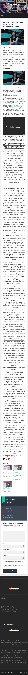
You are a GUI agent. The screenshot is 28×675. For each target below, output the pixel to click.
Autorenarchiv (7, 502)
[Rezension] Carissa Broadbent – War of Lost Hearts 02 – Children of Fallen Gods (17, 473)
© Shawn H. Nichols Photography (14, 87)
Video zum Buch (15, 106)
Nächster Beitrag (9, 517)
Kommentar (6, 529)
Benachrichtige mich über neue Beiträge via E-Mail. (14, 566)
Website (4, 555)
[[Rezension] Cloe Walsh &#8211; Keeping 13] (7, 484)
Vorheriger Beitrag (9, 515)
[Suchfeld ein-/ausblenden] (26, 15)
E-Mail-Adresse (6, 549)
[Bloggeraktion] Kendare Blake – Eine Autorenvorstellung (13, 24)
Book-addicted (14, 4)
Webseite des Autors (10, 502)
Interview (9, 139)
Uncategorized (8, 511)
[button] (4, 459)
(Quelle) (16, 105)
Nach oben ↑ (23, 672)
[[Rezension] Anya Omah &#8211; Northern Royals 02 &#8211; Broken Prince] (7, 467)
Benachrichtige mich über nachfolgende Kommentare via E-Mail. (13, 562)
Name (4, 543)
